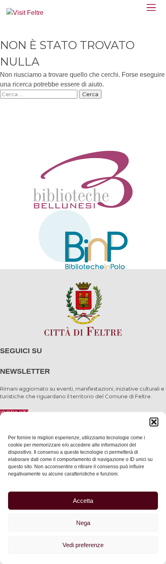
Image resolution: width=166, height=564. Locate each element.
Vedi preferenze (83, 544)
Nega (83, 522)
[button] (154, 422)
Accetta (83, 500)
